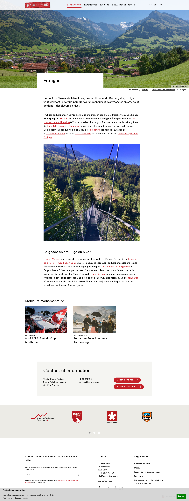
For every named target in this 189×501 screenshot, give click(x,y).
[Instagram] (104, 488)
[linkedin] (121, 488)
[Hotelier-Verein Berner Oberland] (112, 416)
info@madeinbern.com (108, 476)
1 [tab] (90, 433)
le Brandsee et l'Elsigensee (116, 267)
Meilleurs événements (42, 301)
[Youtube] (115, 488)
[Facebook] (100, 488)
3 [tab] (99, 433)
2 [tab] (94, 433)
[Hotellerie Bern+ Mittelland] (42, 416)
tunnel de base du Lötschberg (63, 126)
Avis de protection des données (15, 498)
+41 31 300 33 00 (107, 473)
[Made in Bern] (38, 5)
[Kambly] (147, 415)
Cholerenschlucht (55, 133)
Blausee (64, 119)
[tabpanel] (42, 416)
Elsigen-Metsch (52, 259)
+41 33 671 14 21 (85, 379)
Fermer (181, 496)
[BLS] (77, 415)
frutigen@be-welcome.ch (90, 382)
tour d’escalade (83, 133)
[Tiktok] (110, 488)
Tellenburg (94, 130)
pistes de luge (98, 274)
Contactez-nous (105, 481)
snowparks (132, 278)
